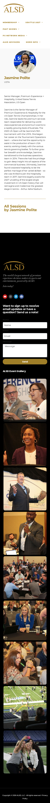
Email (5, 331)
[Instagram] (10, 296)
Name (6, 320)
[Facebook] (21, 296)
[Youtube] (5, 296)
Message (7, 342)
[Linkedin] (16, 296)
